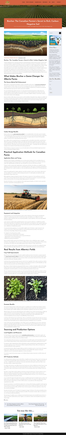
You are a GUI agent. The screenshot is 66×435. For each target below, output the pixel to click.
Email (50, 89)
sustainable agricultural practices (28, 335)
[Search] (60, 33)
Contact (59, 2)
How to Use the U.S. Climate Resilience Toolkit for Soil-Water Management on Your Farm (55, 74)
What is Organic (29, 2)
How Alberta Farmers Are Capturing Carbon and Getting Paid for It (25, 424)
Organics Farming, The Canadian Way (36, 433)
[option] (10, 421)
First (50, 84)
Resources (45, 2)
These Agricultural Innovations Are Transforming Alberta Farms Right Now (40, 424)
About (53, 2)
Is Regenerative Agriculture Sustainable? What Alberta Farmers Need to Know (54, 51)
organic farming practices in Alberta (12, 256)
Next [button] (46, 412)
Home (23, 2)
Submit (51, 92)
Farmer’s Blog (38, 2)
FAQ (49, 2)
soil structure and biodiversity (40, 84)
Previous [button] (44, 412)
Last (50, 87)
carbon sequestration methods (19, 134)
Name (50, 81)
